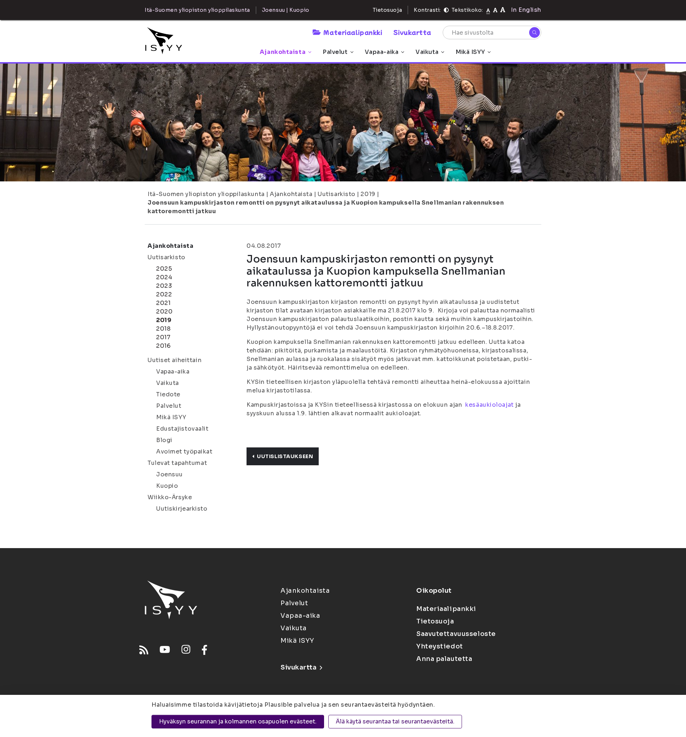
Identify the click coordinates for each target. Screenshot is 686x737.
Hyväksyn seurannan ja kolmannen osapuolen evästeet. (238, 721)
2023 (164, 286)
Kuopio (167, 486)
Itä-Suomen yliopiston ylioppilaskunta (206, 194)
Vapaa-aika (382, 52)
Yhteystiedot (439, 646)
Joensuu (169, 474)
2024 (164, 277)
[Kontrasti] (446, 9)
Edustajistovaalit (182, 428)
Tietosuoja (387, 10)
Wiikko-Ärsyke (170, 497)
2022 (164, 294)
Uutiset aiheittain (175, 360)
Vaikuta (427, 52)
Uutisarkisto (337, 194)
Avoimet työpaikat (184, 451)
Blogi (164, 440)
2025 (164, 268)
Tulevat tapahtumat (177, 463)
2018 (163, 328)
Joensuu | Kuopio (285, 10)
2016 (163, 346)
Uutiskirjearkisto (182, 508)
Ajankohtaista (282, 52)
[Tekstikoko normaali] (488, 10)
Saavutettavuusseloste (456, 634)
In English (526, 10)
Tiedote (168, 394)
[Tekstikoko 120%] (502, 10)
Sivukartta (412, 32)
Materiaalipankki (352, 32)
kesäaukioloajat (489, 404)
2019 (368, 194)
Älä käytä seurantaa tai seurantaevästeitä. (395, 721)
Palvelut (335, 52)
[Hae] (534, 32)
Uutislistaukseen (285, 456)
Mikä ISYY (470, 52)
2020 (164, 311)
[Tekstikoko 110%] (495, 10)
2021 (163, 303)
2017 (163, 337)
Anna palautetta (444, 659)
